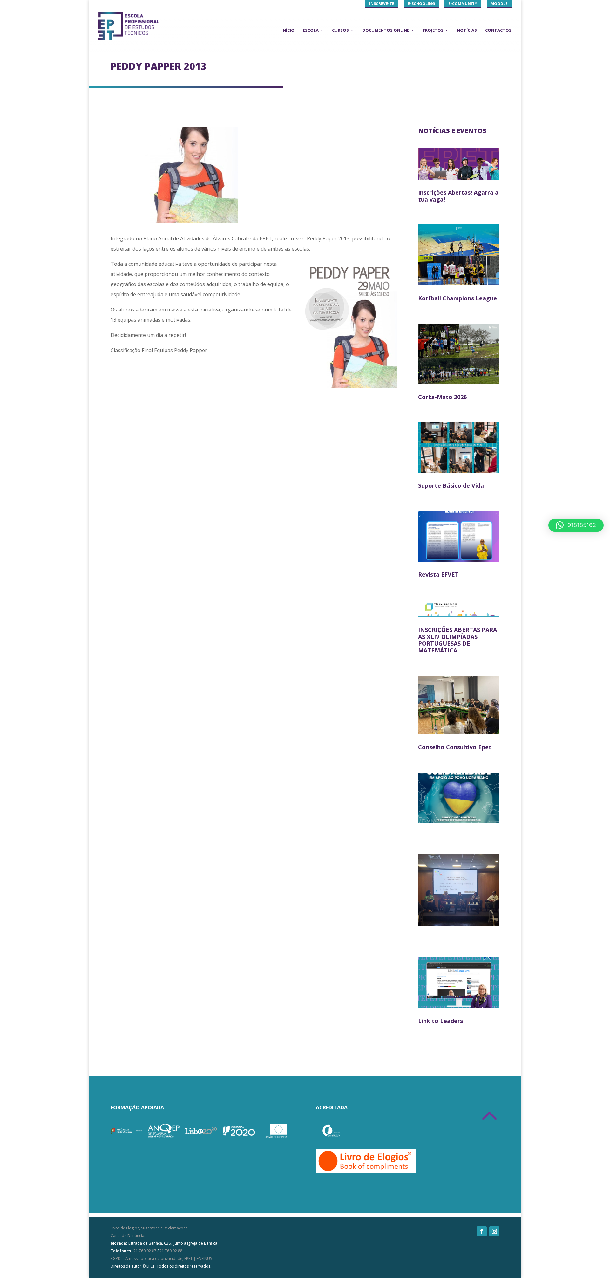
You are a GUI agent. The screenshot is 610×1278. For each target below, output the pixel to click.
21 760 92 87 (144, 1251)
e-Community (462, 3)
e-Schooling (421, 3)
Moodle (499, 3)
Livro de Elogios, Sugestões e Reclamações (149, 1228)
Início (288, 30)
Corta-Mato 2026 (442, 397)
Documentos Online (385, 30)
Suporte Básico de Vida (451, 485)
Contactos (498, 30)
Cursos (340, 30)
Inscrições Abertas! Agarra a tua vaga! (458, 196)
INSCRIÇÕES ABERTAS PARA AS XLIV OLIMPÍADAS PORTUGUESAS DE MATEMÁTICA (457, 640)
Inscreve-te (381, 3)
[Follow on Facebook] (482, 1231)
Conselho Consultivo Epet (454, 747)
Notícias (467, 30)
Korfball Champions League (457, 298)
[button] (576, 525)
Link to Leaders (440, 1021)
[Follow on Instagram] (494, 1231)
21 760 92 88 (170, 1251)
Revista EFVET (438, 574)
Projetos (433, 30)
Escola (311, 30)
